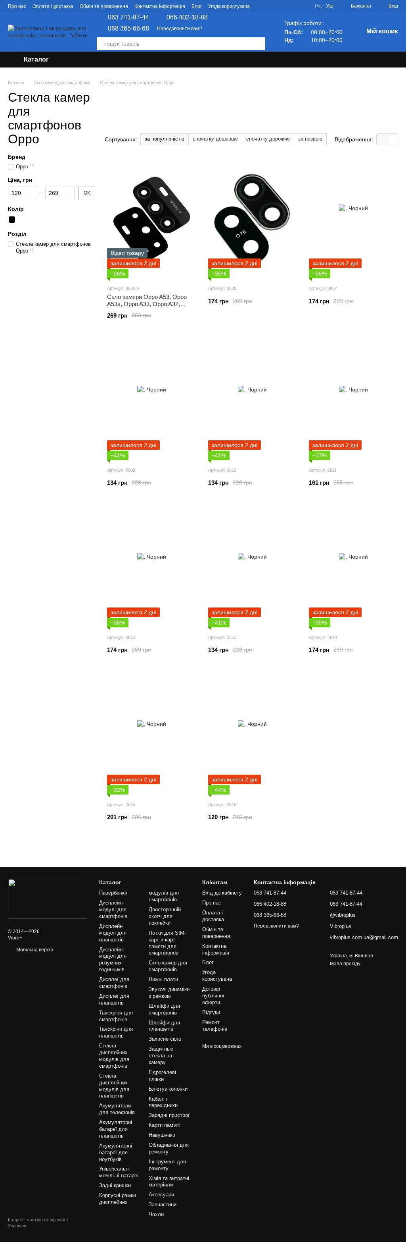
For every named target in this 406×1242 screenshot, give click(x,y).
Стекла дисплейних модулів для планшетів (114, 1086)
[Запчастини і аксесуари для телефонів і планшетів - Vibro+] (47, 898)
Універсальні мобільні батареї (119, 1172)
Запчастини (162, 1204)
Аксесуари (161, 1195)
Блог (197, 6)
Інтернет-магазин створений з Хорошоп (38, 1222)
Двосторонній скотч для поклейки (165, 916)
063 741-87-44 (128, 17)
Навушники (162, 1135)
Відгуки (211, 1012)
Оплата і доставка (53, 6)
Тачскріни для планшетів (116, 1032)
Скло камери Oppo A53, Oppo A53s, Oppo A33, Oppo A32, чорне (147, 303)
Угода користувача (229, 6)
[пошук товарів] (259, 43)
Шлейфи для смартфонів (164, 1009)
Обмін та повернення (104, 6)
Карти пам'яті (164, 1125)
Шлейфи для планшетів (164, 1026)
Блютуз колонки (168, 1089)
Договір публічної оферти (213, 995)
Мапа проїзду (345, 963)
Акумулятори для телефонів (117, 1109)
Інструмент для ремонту (167, 1165)
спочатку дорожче (268, 139)
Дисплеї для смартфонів (114, 982)
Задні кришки (115, 1185)
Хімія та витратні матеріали (169, 1181)
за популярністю (164, 139)
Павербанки (113, 893)
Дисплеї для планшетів (114, 999)
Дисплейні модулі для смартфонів (113, 909)
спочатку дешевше (215, 139)
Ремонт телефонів (214, 1025)
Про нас (17, 6)
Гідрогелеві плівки (162, 1075)
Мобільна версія (34, 950)
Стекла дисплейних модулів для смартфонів (114, 1056)
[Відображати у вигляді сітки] (382, 139)
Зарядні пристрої (169, 1115)
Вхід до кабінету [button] (222, 893)
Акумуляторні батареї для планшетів (115, 1129)
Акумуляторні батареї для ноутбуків (115, 1152)
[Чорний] (12, 220)
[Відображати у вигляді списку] (392, 139)
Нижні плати (163, 979)
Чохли (156, 1214)
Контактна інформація (159, 6)
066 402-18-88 (187, 17)
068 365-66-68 (128, 28)
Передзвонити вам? (179, 28)
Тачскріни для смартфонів (116, 1016)
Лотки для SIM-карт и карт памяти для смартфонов (167, 943)
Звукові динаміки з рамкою (169, 992)
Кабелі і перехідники (163, 1102)
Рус (319, 6)
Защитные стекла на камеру (161, 1055)
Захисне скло (165, 1039)
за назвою (310, 139)
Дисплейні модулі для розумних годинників (112, 960)
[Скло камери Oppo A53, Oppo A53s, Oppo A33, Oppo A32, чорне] (151, 218)
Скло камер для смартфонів (168, 966)
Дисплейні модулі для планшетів (112, 933)
